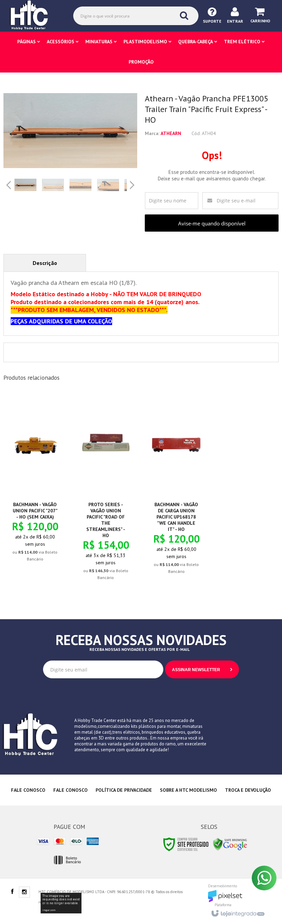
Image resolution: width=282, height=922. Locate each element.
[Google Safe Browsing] (230, 843)
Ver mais (39, 528)
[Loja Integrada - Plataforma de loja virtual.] (237, 911)
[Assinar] (202, 669)
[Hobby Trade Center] (34, 15)
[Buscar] (184, 15)
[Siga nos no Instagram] (24, 892)
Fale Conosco (28, 790)
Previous (8, 185)
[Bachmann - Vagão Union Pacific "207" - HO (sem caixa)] (34, 483)
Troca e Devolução (248, 790)
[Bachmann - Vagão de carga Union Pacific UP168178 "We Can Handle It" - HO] (176, 489)
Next (133, 182)
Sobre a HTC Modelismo (188, 790)
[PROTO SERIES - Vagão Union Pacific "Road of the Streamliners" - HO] (105, 492)
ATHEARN (171, 133)
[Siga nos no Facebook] (12, 892)
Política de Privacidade (124, 790)
